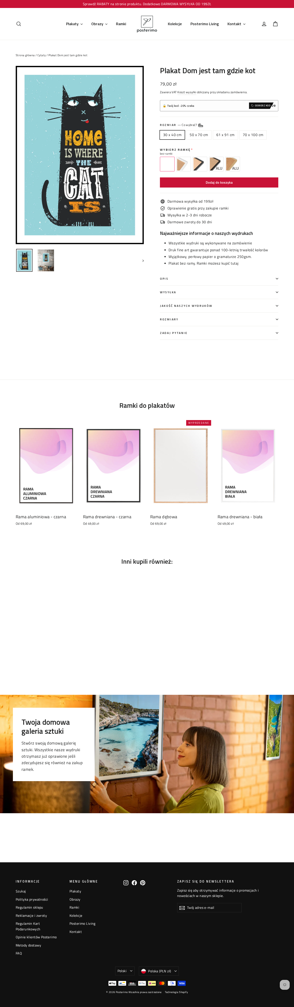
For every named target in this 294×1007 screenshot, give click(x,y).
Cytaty (41, 55)
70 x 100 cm (253, 135)
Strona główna (25, 55)
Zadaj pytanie (173, 333)
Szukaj (21, 891)
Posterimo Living (204, 24)
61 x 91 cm (225, 135)
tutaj (234, 263)
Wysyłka (168, 292)
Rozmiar (179, 125)
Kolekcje (175, 24)
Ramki (121, 24)
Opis (164, 278)
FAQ (19, 953)
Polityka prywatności (32, 899)
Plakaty (72, 24)
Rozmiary (169, 319)
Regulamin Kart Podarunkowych (28, 926)
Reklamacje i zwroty (31, 915)
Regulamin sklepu (29, 907)
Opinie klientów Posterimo (36, 937)
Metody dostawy (28, 945)
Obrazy (97, 24)
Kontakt (234, 24)
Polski (122, 970)
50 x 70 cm (199, 135)
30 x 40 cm (172, 135)
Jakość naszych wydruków (186, 306)
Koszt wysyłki (186, 92)
